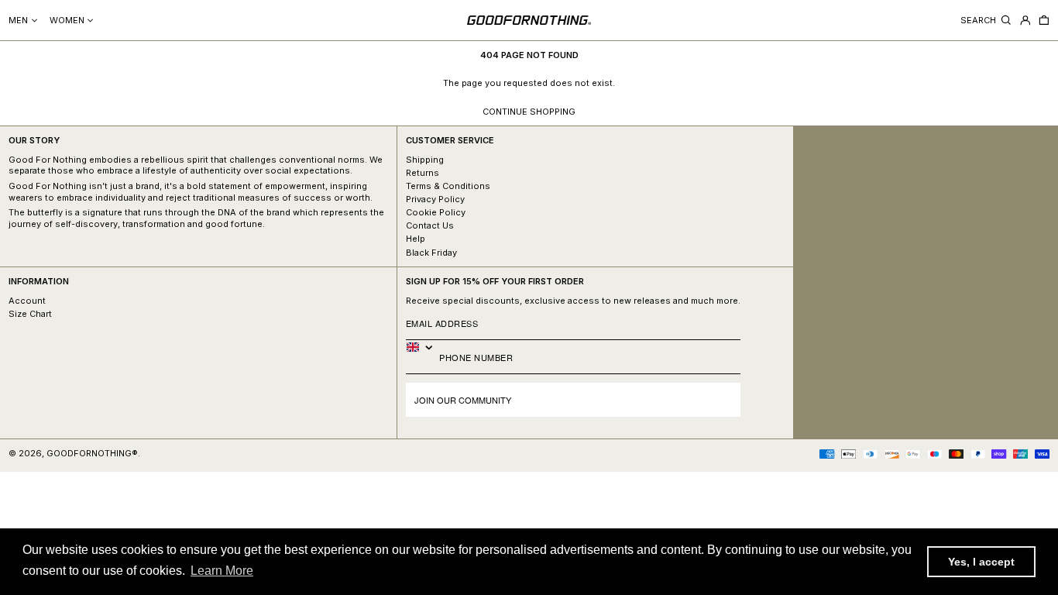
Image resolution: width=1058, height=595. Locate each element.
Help (415, 238)
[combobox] (423, 347)
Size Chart (30, 313)
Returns (422, 172)
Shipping (425, 159)
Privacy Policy (435, 199)
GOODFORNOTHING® (92, 453)
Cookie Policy (435, 212)
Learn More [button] (222, 570)
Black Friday (431, 252)
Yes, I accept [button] (981, 561)
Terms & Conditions (448, 186)
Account (27, 300)
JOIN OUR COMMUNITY (462, 400)
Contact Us (430, 225)
